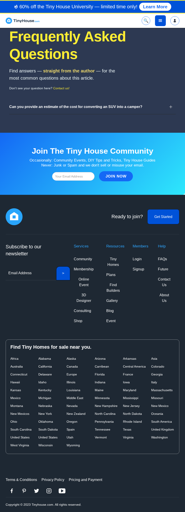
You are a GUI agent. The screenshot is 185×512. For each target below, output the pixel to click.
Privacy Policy (53, 480)
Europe (72, 374)
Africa (14, 358)
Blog (110, 311)
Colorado (157, 366)
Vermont (101, 437)
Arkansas (129, 358)
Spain (71, 429)
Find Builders (113, 287)
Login (137, 259)
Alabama (44, 358)
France (128, 374)
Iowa (126, 382)
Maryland (129, 390)
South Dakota (48, 429)
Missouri (157, 398)
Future (163, 269)
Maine (99, 390)
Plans (111, 275)
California (45, 366)
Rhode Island (132, 421)
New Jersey (131, 406)
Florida (100, 374)
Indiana (100, 382)
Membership (84, 269)
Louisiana (73, 390)
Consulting (82, 311)
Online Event (84, 282)
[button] (160, 20)
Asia (154, 358)
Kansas (15, 390)
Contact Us (164, 282)
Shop (78, 321)
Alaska (71, 358)
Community (83, 259)
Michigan (44, 398)
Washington (159, 437)
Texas (127, 429)
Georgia (157, 374)
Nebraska (45, 406)
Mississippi (130, 398)
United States (20, 437)
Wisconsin (45, 445)
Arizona (100, 358)
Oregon (72, 421)
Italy (154, 382)
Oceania (157, 413)
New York (45, 413)
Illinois (71, 382)
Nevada (72, 406)
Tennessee (102, 429)
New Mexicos (19, 413)
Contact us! (61, 88)
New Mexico (160, 406)
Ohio (13, 421)
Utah (70, 437)
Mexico (15, 398)
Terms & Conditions (21, 480)
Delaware (45, 374)
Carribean (102, 366)
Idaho (42, 382)
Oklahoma (45, 421)
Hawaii (15, 382)
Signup (138, 269)
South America (161, 421)
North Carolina (105, 413)
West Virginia (19, 445)
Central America (134, 366)
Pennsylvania (104, 421)
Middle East (75, 398)
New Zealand (76, 413)
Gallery (112, 301)
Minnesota (102, 398)
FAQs (162, 259)
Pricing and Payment (85, 480)
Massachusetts (162, 390)
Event (111, 321)
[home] (22, 21)
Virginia (128, 437)
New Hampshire (106, 406)
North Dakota (132, 413)
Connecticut (18, 374)
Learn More (155, 6)
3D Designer (83, 298)
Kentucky (44, 390)
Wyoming (73, 445)
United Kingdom (162, 429)
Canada (72, 366)
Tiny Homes (113, 262)
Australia (16, 366)
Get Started (163, 217)
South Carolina (21, 429)
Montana (16, 406)
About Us (164, 298)
